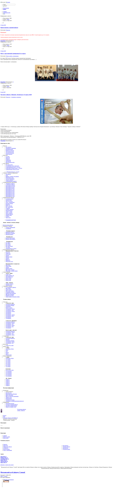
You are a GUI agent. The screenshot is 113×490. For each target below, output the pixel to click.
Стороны (8, 208)
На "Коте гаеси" (9, 246)
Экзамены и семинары (11, 148)
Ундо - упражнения (10, 202)
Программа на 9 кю (10, 187)
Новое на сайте (6, 436)
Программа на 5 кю (10, 191)
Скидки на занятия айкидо (12, 404)
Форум (4, 415)
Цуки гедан (8, 280)
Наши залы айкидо (7, 446)
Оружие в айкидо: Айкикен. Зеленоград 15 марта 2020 (16, 94)
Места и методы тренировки (12, 396)
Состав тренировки (10, 178)
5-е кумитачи (9, 376)
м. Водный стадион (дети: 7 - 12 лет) (14, 168)
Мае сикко (8, 265)
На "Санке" (8, 245)
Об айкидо (5, 447)
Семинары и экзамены (16, 97)
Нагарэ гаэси (9, 354)
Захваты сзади (9, 285)
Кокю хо (7, 259)
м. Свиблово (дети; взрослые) (12, 165)
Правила (8, 158)
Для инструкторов (10, 153)
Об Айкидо (8, 174)
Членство (8, 157)
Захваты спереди (9, 283)
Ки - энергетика (9, 207)
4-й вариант (8, 313)
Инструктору (9, 392)
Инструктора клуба (10, 162)
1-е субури (8, 359)
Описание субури (10, 348)
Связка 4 (8, 383)
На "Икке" (8, 242)
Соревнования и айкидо (11, 181)
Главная (5, 435)
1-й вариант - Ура (10, 310)
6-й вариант (8, 317)
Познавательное (9, 149)
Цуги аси (8, 252)
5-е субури (8, 364)
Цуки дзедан (8, 277)
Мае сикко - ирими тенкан (12, 270)
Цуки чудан (8, 279)
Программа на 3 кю (10, 194)
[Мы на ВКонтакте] (4, 13)
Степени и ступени (10, 399)
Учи (7, 351)
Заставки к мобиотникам (11, 405)
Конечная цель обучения (11, 394)
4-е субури (8, 363)
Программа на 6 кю (10, 190)
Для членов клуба (10, 151)
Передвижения (9, 210)
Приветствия (9, 200)
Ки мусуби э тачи (10, 370)
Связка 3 (8, 381)
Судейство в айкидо (10, 184)
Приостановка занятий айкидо (9, 27)
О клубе (7, 156)
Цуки (7, 350)
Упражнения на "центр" (11, 248)
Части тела (8, 217)
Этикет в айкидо (9, 180)
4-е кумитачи (9, 374)
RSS (4, 416)
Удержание (8, 306)
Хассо (7, 353)
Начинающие (9, 398)
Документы (8, 161)
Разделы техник (9, 203)
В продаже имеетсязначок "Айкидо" (21, 410)
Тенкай (7, 258)
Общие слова (9, 215)
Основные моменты (10, 304)
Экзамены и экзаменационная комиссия (15, 401)
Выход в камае (9, 307)
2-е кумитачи (9, 372)
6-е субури (8, 365)
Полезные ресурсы (10, 403)
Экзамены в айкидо (10, 183)
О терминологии (9, 198)
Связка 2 (8, 380)
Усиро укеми (8, 289)
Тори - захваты (9, 212)
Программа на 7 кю (10, 189)
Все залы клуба (9, 164)
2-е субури (8, 360)
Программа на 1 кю (10, 196)
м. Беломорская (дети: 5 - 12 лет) (13, 167)
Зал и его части (9, 201)
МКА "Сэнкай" (4, 476)
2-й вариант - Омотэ (10, 311)
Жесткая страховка (10, 294)
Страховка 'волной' (10, 292)
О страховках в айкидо (11, 287)
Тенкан (7, 255)
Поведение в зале (10, 177)
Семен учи (8, 274)
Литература (65, 447)
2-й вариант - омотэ (10, 325)
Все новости (8, 147)
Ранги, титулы (9, 205)
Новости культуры (10, 150)
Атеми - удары (9, 211)
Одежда (7, 216)
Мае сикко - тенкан (10, 269)
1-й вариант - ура (9, 324)
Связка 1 (8, 379)
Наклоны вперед (9, 234)
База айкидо (65, 445)
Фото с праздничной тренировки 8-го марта (13, 53)
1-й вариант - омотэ (10, 323)
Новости (8, 30)
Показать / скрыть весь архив (7, 464)
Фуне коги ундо (9, 261)
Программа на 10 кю (10, 185)
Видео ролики (6, 449)
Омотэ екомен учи (10, 275)
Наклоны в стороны (10, 233)
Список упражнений (10, 227)
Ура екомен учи (9, 276)
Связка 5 (8, 384)
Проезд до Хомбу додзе (11, 406)
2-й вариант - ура (9, 326)
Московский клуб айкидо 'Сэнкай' (13, 472)
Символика (8, 160)
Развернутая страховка (11, 293)
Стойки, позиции (10, 209)
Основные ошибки (10, 305)
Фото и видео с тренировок (12, 56)
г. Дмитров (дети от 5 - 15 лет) (12, 171)
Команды (8, 204)
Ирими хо (8, 260)
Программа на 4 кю (10, 192)
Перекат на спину (10, 295)
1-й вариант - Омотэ (10, 309)
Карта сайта (5, 438)
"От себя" (8, 247)
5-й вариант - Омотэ (10, 314)
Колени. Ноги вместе (10, 239)
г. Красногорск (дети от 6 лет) (12, 169)
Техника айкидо (9, 214)
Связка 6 (8, 385)
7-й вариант (8, 318)
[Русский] (8, 2)
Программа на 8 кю (10, 188)
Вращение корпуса (10, 232)
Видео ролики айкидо (8, 225)
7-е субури (8, 366)
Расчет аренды (9, 154)
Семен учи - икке (9, 345)
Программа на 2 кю (10, 195)
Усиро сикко (8, 266)
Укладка (7, 339)
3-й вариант (8, 312)
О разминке (8, 228)
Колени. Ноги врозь (10, 238)
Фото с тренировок (7, 450)
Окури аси (8, 254)
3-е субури (8, 361)
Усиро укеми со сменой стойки (13, 296)
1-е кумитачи (9, 371)
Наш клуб (5, 445)
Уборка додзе (9, 397)
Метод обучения (9, 395)
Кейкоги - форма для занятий (12, 176)
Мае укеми (8, 288)
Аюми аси (8, 253)
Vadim (8, 19)
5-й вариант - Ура (10, 316)
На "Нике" (8, 243)
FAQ (7, 175)
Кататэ (7, 352)
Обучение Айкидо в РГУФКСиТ (10, 417)
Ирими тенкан (9, 256)
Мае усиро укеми (9, 290)
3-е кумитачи (9, 373)
